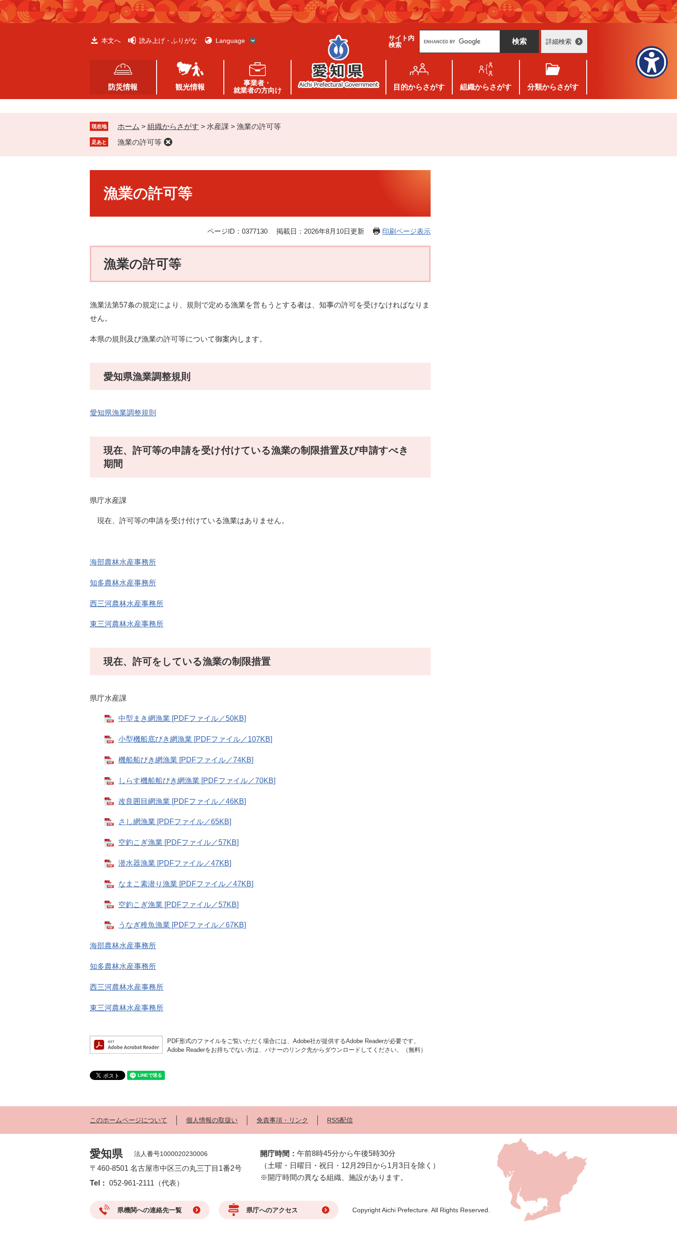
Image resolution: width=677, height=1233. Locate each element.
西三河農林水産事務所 (126, 604)
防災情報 (123, 87)
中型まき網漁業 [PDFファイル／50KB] (182, 718)
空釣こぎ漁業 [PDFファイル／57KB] (178, 842)
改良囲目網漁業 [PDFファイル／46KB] (182, 801)
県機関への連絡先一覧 (149, 1210)
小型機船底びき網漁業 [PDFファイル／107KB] (195, 739)
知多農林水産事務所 (123, 583)
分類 (553, 87)
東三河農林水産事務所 (126, 624)
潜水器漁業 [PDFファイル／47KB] (174, 863)
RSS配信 (340, 1120)
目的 (419, 87)
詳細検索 (559, 41)
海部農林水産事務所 (123, 562)
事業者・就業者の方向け (257, 86)
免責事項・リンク (282, 1120)
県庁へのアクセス (272, 1210)
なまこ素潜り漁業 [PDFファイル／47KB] (185, 884)
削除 (168, 142)
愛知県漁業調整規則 (123, 413)
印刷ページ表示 (406, 231)
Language (230, 40)
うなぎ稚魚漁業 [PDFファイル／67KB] (182, 925)
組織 (486, 87)
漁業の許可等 (139, 142)
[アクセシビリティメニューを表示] (652, 62)
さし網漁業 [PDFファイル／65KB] (174, 822)
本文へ (111, 40)
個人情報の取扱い (212, 1120)
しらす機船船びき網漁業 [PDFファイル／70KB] (196, 781)
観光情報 (190, 87)
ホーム (128, 126)
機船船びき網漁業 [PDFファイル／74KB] (185, 760)
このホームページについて (128, 1120)
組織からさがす (173, 126)
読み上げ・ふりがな (168, 40)
